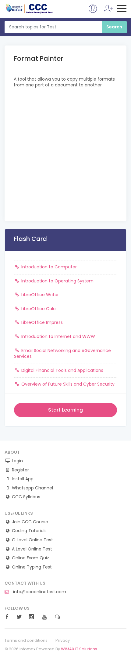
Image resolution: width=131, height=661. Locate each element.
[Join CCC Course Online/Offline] (93, 12)
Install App (23, 479)
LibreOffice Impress (41, 322)
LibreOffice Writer (39, 295)
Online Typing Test (32, 567)
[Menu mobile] (121, 9)
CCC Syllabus (26, 497)
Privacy (62, 640)
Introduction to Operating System (57, 281)
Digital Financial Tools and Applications (61, 370)
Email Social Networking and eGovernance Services (62, 353)
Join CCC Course (30, 522)
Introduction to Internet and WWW (57, 336)
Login (17, 461)
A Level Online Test (32, 549)
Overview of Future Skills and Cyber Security (67, 384)
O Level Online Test (32, 540)
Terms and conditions (26, 640)
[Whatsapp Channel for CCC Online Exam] (108, 12)
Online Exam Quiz (30, 558)
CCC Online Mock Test (29, 8)
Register (20, 470)
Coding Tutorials (29, 531)
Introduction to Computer (48, 267)
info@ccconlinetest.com (39, 592)
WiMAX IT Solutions (79, 649)
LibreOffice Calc (38, 309)
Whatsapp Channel (32, 488)
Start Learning (65, 409)
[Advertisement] (65, 154)
